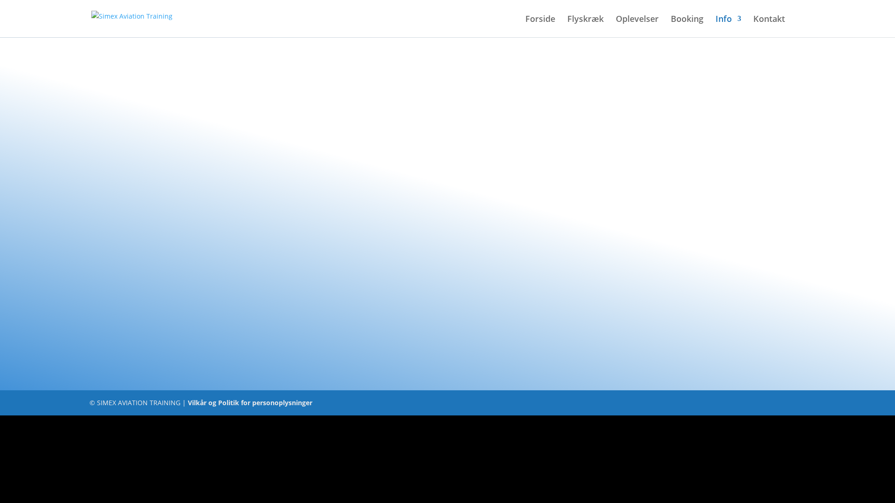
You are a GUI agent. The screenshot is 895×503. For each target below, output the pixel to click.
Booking (687, 19)
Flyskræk (585, 19)
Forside (540, 19)
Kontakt (769, 19)
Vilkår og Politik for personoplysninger (250, 402)
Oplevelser (637, 19)
